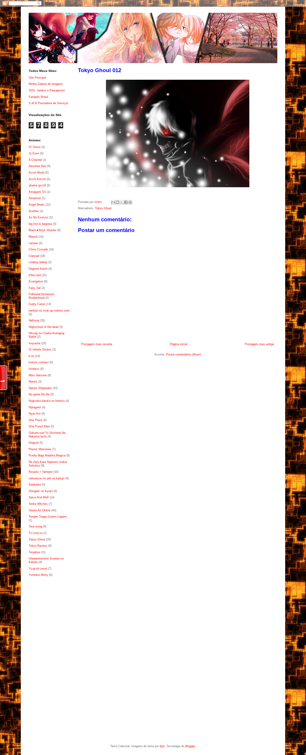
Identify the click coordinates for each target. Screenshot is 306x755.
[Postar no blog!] (117, 202)
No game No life (39, 394)
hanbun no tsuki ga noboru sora (49, 310)
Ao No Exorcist (38, 217)
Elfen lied (35, 275)
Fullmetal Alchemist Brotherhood (41, 296)
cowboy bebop (38, 262)
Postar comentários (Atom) (183, 354)
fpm (162, 746)
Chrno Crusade (38, 249)
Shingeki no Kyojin (41, 491)
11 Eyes (34, 153)
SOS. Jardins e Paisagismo (47, 90)
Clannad (34, 256)
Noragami (35, 407)
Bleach (33, 236)
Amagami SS (37, 192)
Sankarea (35, 484)
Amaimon (35, 198)
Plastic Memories (40, 449)
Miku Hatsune (38, 375)
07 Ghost (35, 147)
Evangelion (36, 281)
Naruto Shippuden (40, 388)
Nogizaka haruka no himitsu (47, 400)
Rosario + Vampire (41, 471)
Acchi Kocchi (37, 179)
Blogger (190, 746)
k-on (31, 356)
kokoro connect (39, 362)
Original (34, 442)
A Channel (35, 159)
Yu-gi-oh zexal (38, 568)
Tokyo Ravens (38, 545)
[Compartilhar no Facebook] (126, 202)
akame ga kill (37, 185)
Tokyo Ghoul (103, 208)
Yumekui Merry (38, 574)
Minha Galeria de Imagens (46, 84)
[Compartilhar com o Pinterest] (130, 202)
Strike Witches (38, 503)
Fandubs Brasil (38, 97)
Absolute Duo (37, 166)
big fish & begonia (40, 224)
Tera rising (35, 526)
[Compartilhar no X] (121, 202)
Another (34, 211)
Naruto (33, 381)
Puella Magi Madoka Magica (47, 455)
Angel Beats (37, 204)
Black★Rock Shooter (42, 230)
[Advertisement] (49, 653)
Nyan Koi (35, 413)
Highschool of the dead (43, 327)
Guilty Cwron (37, 304)
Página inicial (178, 344)
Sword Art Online (39, 510)
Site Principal (37, 77)
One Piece (35, 420)
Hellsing (34, 320)
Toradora (34, 552)
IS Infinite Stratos (40, 349)
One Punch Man (39, 426)
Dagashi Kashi (38, 268)
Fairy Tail (35, 288)
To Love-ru (35, 533)
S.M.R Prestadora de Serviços (48, 103)
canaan (33, 243)
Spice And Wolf (39, 497)
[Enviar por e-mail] (113, 202)
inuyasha (34, 343)
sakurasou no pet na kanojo (47, 478)
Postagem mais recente (96, 344)
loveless (34, 368)
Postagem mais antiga (259, 344)
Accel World (36, 172)
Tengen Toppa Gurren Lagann (48, 516)
